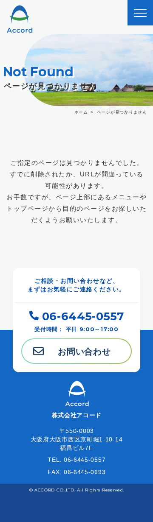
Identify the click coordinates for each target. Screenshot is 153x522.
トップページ (27, 208)
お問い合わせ (84, 351)
